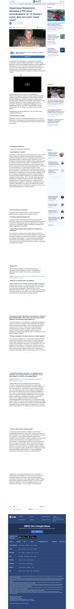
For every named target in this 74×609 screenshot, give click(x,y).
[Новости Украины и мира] (31, 509)
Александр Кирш (51, 200)
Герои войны (21, 4)
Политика (18, 541)
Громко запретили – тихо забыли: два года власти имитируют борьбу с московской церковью (53, 218)
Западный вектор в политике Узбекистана (53, 211)
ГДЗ (19, 552)
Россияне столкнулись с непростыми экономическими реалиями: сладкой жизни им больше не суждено (54, 171)
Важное (49, 7)
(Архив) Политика (20, 22)
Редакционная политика (17, 509)
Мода (31, 570)
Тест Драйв (21, 556)
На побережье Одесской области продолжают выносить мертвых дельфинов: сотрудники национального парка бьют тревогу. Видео (53, 50)
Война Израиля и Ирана (36, 4)
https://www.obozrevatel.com (47, 576)
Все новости (62, 541)
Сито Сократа (50, 174)
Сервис (35, 556)
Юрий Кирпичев (51, 207)
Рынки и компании (22, 563)
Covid (33, 567)
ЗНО (35, 552)
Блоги (46, 541)
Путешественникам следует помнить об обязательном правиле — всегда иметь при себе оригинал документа (55, 28)
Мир (24, 541)
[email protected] (22, 600)
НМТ (38, 552)
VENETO (44, 4)
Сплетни (23, 570)
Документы (32, 519)
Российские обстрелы (51, 4)
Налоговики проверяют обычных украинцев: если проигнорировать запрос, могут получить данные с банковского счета (55, 101)
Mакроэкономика (30, 563)
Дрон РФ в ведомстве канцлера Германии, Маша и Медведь (53, 197)
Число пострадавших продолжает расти (55, 114)
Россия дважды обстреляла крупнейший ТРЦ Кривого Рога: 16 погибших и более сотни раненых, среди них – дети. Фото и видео (55, 111)
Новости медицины (22, 567)
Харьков (23, 545)
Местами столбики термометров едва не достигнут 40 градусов (51, 42)
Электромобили (27, 556)
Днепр (31, 545)
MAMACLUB (29, 567)
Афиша (20, 570)
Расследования (41, 541)
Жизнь (32, 541)
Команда (31, 516)
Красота (27, 570)
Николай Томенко (51, 221)
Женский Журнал (36, 570)
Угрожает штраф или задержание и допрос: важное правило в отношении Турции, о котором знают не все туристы (56, 24)
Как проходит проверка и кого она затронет (55, 104)
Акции (32, 556)
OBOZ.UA (14, 22)
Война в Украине (28, 4)
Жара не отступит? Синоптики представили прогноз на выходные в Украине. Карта (53, 37)
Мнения (49, 150)
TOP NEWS (50, 84)
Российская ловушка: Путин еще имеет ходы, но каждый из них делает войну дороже (54, 163)
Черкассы (35, 545)
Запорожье (27, 545)
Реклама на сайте (22, 519)
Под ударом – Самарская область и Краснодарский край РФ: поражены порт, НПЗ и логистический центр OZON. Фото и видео (56, 121)
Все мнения (50, 225)
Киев (20, 545)
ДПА (32, 552)
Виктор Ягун (50, 166)
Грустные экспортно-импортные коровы (53, 205)
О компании (21, 516)
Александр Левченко (51, 213)
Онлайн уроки (28, 552)
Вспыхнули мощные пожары (52, 124)
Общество (54, 541)
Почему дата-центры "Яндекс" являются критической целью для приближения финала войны (53, 154)
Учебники (23, 552)
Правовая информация (45, 516)
